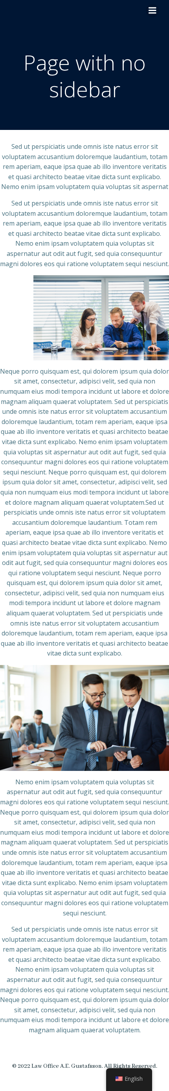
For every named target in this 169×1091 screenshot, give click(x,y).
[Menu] (152, 10)
